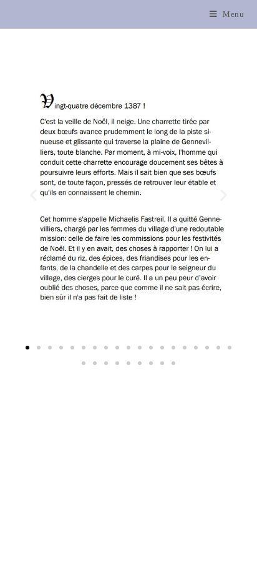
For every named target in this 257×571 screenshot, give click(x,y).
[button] (27, 347)
